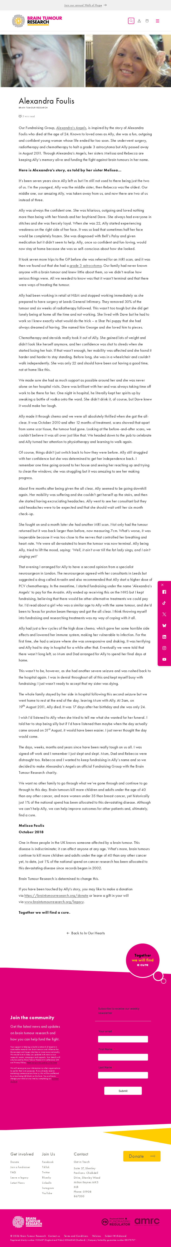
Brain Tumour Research (33, 1235)
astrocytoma (92, 265)
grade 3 (76, 265)
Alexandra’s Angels (71, 127)
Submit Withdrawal (116, 1235)
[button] (131, 21)
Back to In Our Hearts (88, 933)
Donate (14, 1161)
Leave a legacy (19, 1177)
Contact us (54, 1235)
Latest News (17, 1182)
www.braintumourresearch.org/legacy (53, 901)
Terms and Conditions (76, 1235)
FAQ (13, 1172)
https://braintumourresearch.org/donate (56, 895)
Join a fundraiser (20, 1167)
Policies (96, 1235)
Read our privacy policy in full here (42, 1062)
